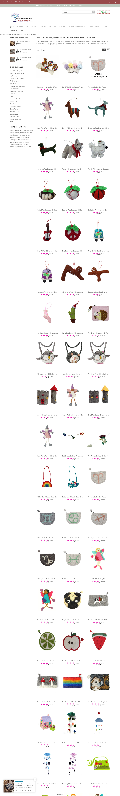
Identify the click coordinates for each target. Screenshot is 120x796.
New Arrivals (94, 27)
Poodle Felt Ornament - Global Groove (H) (101, 171)
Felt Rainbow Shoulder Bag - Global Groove (50, 506)
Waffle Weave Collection (17, 86)
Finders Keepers (15, 81)
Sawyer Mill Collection (17, 91)
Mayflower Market (15, 106)
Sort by (45, 50)
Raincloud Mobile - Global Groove (98, 758)
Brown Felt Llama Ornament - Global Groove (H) (77, 130)
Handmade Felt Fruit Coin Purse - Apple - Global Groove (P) (81, 674)
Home (1, 34)
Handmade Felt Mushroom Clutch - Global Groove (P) (53, 716)
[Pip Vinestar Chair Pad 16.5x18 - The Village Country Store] (12, 43)
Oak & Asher (14, 109)
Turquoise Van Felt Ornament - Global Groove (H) (103, 255)
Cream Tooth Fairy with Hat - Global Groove (50, 130)
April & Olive (14, 104)
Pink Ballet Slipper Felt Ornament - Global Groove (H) (53, 339)
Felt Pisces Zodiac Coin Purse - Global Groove (76, 590)
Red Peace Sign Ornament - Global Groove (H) (77, 255)
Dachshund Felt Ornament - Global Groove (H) (51, 171)
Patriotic (12, 94)
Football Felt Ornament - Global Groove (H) (50, 213)
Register (116, 2)
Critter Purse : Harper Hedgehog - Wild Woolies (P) (78, 381)
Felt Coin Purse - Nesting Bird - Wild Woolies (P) (103, 716)
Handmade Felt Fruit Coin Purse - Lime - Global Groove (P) (55, 674)
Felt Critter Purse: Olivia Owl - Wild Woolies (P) (51, 381)
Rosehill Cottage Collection (18, 71)
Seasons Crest (14, 116)
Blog (21, 30)
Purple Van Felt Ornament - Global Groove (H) (51, 297)
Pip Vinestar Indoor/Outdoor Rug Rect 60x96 (30, 50)
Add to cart (47, 84)
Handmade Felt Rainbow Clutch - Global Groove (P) (78, 716)
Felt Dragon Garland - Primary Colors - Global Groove (79, 465)
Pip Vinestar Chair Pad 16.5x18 (26, 41)
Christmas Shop (22, 27)
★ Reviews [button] (60, 794)
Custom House (14, 88)
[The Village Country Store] (21, 17)
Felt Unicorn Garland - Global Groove (99, 465)
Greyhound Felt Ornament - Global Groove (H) (102, 130)
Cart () (104, 12)
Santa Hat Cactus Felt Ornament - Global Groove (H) (78, 339)
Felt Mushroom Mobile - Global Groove (74, 758)
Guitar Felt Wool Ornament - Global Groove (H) (51, 255)
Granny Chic (14, 101)
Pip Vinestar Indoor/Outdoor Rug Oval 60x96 (30, 58)
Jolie (11, 122)
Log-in (109, 2)
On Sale (104, 27)
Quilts (12, 27)
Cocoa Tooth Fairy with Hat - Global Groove (75, 423)
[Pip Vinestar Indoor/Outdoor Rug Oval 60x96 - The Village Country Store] (12, 59)
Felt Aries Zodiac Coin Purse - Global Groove (102, 88)
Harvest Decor (46, 27)
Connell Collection (16, 119)
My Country (13, 76)
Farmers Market (15, 99)
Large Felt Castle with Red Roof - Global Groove (52, 423)
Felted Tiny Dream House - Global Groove (50, 758)
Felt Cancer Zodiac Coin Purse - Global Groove (77, 548)
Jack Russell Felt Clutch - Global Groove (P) (101, 632)
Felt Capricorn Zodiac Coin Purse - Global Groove (52, 590)
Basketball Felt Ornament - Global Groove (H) (102, 213)
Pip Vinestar (14, 83)
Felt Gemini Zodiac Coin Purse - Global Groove (51, 548)
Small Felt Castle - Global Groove (98, 423)
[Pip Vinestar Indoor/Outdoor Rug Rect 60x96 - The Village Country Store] (12, 51)
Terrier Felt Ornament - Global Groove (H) (75, 171)
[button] (35, 779)
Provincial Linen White (17, 73)
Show (38, 50)
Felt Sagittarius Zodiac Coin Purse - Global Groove (104, 548)
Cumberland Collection (17, 78)
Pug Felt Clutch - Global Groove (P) (73, 632)
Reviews (14, 30)
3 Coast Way (14, 114)
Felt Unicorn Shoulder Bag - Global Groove (75, 506)
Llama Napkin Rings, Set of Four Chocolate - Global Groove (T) (56, 88)
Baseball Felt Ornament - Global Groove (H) (76, 213)
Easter (12, 96)
